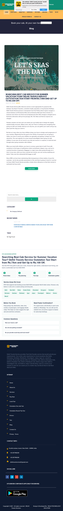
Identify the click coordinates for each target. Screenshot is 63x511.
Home (6, 12)
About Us (22, 12)
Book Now (14, 12)
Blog (56, 12)
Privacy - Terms (14, 434)
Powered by (18, 9)
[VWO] (22, 9)
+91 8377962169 (14, 457)
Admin (18, 103)
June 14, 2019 (10, 103)
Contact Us (37, 16)
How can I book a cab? (11, 322)
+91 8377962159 (14, 452)
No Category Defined (16, 211)
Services (29, 12)
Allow (43, 9)
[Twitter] (12, 477)
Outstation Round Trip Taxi (17, 411)
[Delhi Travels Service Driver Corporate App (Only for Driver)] (17, 493)
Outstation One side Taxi (17, 406)
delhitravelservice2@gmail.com (19, 462)
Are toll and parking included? (13, 327)
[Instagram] (16, 477)
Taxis (51, 12)
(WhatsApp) (46, 22)
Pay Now (37, 12)
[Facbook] (7, 477)
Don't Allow (34, 9)
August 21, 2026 (17, 221)
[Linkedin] (21, 477)
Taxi (11, 420)
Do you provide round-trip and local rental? (17, 332)
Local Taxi (12, 401)
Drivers (44, 12)
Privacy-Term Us (27, 16)
